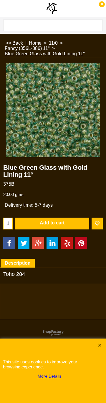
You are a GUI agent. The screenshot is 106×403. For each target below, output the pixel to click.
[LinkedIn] (52, 243)
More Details (49, 376)
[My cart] (96, 8)
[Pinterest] (81, 243)
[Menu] (6, 9)
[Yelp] (67, 243)
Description (18, 263)
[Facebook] (9, 243)
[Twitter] (23, 243)
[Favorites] (97, 223)
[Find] (97, 25)
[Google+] (38, 243)
